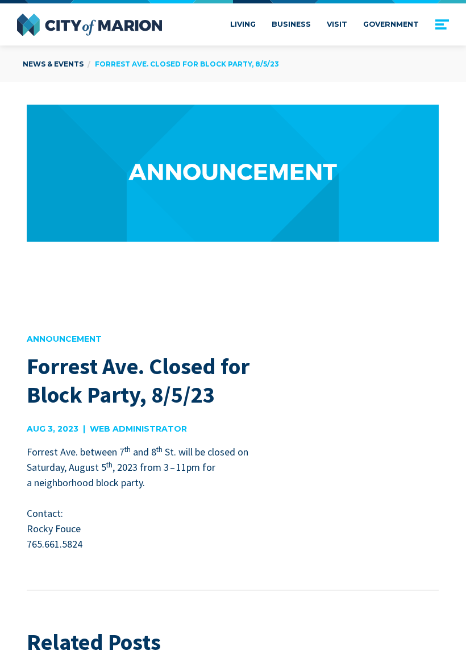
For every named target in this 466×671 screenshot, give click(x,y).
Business (291, 24)
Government (391, 24)
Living (243, 24)
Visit (337, 24)
